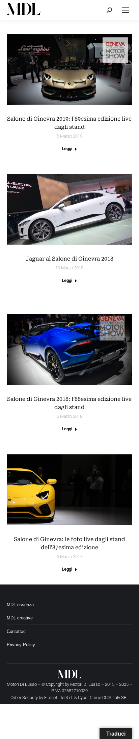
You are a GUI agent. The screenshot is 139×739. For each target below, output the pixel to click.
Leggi (67, 148)
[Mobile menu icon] (125, 10)
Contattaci (17, 631)
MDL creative (20, 617)
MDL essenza (20, 604)
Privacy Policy (21, 644)
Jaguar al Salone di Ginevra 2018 (69, 258)
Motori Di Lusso (85, 684)
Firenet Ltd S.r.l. (58, 697)
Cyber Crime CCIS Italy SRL (103, 697)
